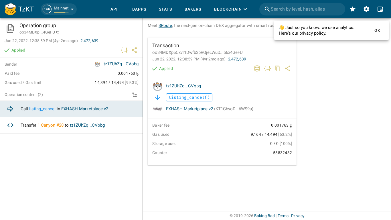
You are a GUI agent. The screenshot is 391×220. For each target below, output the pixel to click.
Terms (283, 215)
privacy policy (312, 33)
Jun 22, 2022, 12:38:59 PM (189, 59)
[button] (59, 9)
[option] (71, 109)
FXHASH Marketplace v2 (209, 108)
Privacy (298, 215)
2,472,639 (237, 59)
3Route (165, 25)
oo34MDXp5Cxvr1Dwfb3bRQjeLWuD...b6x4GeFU (197, 52)
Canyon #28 (52, 125)
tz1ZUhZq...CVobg (183, 86)
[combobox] (302, 9)
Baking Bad (264, 215)
